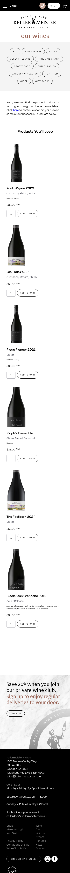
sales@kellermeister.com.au (24, 776)
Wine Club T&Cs (16, 848)
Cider (24, 81)
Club (38, 829)
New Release (33, 51)
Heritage (41, 840)
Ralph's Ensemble (20, 432)
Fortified (51, 73)
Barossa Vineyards (25, 73)
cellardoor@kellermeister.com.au (27, 816)
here (16, 110)
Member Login (15, 829)
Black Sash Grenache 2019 (27, 595)
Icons (53, 51)
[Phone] (42, 6)
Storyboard (22, 66)
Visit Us (40, 833)
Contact (41, 848)
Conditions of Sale (18, 844)
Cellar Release (20, 58)
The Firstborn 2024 (21, 516)
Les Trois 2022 (18, 271)
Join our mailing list (24, 858)
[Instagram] (47, 859)
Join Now (16, 713)
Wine (39, 825)
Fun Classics (47, 66)
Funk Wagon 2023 (20, 188)
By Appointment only (41, 788)
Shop (53, 5)
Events (40, 837)
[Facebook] (54, 859)
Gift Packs (42, 81)
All (15, 51)
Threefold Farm (49, 58)
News (39, 844)
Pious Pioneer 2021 (21, 349)
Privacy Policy (15, 840)
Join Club (12, 833)
